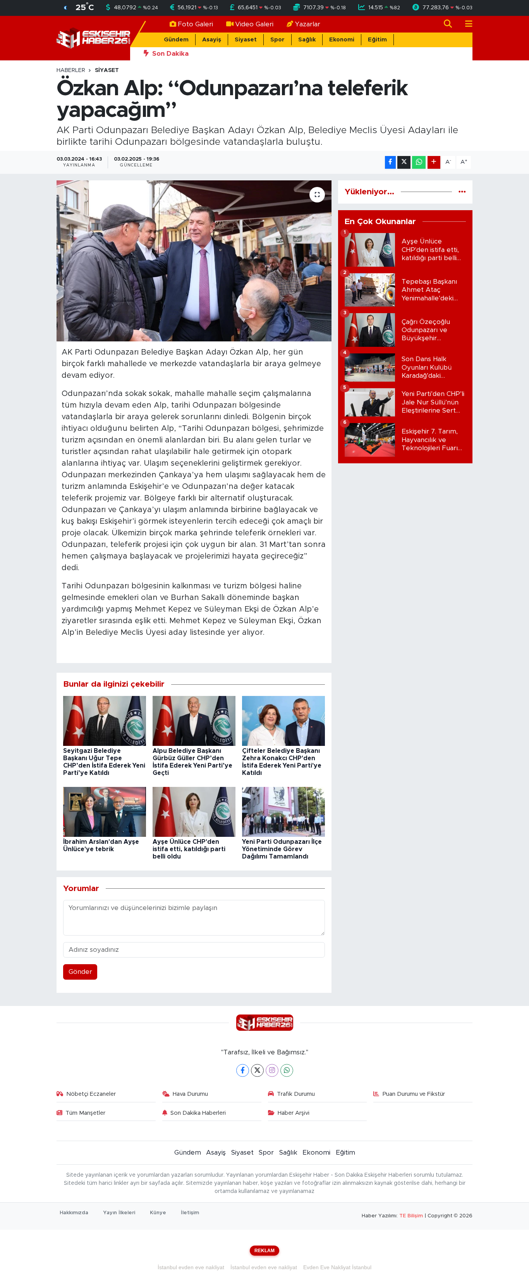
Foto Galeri (195, 24)
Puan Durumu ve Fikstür (414, 1094)
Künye (158, 1212)
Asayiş (211, 40)
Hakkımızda (74, 1212)
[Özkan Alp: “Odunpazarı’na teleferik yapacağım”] (194, 260)
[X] (257, 1070)
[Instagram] (272, 1070)
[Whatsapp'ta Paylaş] (419, 162)
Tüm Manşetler (85, 1113)
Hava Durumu (190, 1094)
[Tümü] (462, 192)
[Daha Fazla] (434, 162)
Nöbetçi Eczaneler (91, 1094)
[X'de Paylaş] (403, 162)
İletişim (190, 1212)
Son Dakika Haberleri (198, 1113)
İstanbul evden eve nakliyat (191, 1267)
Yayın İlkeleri (119, 1212)
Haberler (71, 70)
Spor (277, 40)
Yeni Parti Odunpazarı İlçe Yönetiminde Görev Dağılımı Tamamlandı (282, 849)
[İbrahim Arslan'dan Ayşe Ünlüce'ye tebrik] (104, 811)
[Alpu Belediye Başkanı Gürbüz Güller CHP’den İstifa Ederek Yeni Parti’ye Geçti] (194, 720)
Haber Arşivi (293, 1113)
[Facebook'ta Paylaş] (390, 162)
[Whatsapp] (286, 1070)
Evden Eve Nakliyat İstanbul (337, 1267)
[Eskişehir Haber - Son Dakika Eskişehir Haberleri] (93, 37)
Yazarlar (307, 24)
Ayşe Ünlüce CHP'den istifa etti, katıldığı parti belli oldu (189, 849)
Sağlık (307, 40)
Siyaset (246, 40)
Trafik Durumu (296, 1094)
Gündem (176, 40)
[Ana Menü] (465, 24)
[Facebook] (242, 1070)
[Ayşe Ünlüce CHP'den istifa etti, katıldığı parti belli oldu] (194, 811)
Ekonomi (341, 40)
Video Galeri (254, 24)
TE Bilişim (411, 1215)
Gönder (80, 971)
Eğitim (377, 40)
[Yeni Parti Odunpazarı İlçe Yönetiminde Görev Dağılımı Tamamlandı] (283, 811)
